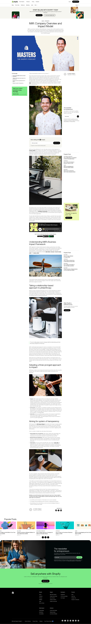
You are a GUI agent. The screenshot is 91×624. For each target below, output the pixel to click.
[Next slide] (48, 537)
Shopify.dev (63, 594)
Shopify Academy (53, 599)
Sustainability (41, 610)
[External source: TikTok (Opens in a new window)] (73, 620)
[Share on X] (58, 510)
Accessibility (41, 613)
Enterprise (37, 1)
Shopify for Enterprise (75, 599)
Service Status (41, 603)
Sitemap (41, 621)
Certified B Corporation (42, 211)
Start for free (75, 1)
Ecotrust (52, 251)
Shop (72, 594)
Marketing (27, 5)
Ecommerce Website (53, 613)
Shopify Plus (73, 597)
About (40, 594)
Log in (70, 1)
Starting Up (23, 5)
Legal (40, 601)
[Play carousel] (45, 537)
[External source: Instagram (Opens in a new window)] (70, 620)
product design (32, 150)
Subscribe (79, 557)
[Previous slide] (43, 537)
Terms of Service (28, 621)
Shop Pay (73, 596)
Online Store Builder (53, 610)
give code (56, 442)
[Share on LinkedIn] (61, 510)
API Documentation (64, 596)
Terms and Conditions (71, 560)
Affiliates (40, 599)
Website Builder (52, 612)
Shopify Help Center (53, 596)
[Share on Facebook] (56, 510)
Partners (40, 597)
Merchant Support (53, 594)
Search (77, 5)
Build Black (41, 612)
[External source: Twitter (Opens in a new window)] (65, 620)
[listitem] (45, 529)
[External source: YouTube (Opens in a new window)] (68, 620)
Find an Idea (17, 5)
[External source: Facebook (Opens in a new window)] (62, 620)
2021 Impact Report (41, 424)
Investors (40, 596)
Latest (32, 5)
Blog (13, 5)
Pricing (33, 1)
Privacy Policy (72, 121)
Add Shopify (67, 310)
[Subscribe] (78, 116)
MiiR (30, 82)
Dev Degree (63, 597)
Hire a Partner (52, 597)
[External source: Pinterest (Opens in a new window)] (78, 620)
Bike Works (48, 251)
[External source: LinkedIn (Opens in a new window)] (75, 620)
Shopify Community (53, 601)
